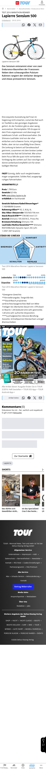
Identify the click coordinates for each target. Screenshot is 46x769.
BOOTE (37, 620)
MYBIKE (8, 629)
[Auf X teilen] (34, 24)
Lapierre (7, 463)
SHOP (8, 620)
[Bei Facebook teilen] (29, 24)
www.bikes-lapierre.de (16, 195)
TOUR (37, 625)
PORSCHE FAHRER (28, 633)
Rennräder (11, 9)
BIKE (30, 625)
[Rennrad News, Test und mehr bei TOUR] (25, 3)
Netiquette (17, 412)
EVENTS (40, 633)
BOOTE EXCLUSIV (13, 625)
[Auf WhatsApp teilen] (23, 24)
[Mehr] (43, 749)
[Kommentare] (43, 745)
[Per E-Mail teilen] (40, 24)
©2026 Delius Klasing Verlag (22, 640)
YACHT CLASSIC (26, 620)
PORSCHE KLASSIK (11, 633)
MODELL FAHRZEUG (33, 629)
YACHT (15, 620)
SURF (24, 625)
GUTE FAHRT (18, 629)
